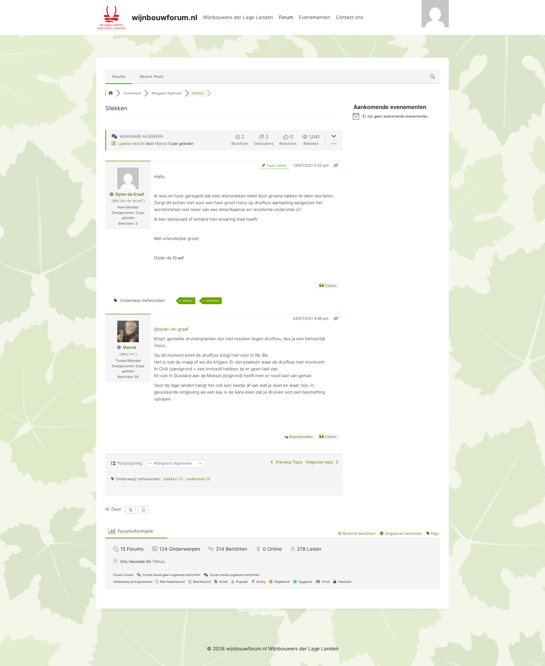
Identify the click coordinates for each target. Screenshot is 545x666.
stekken (187, 300)
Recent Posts (152, 76)
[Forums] (110, 93)
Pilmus (159, 561)
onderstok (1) (198, 479)
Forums (118, 76)
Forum (286, 17)
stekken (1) (173, 479)
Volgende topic (321, 462)
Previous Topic (288, 462)
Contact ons (349, 17)
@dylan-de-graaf (171, 329)
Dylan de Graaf (130, 194)
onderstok (212, 300)
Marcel (161, 143)
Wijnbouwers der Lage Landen (238, 17)
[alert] (396, 116)
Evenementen (314, 17)
